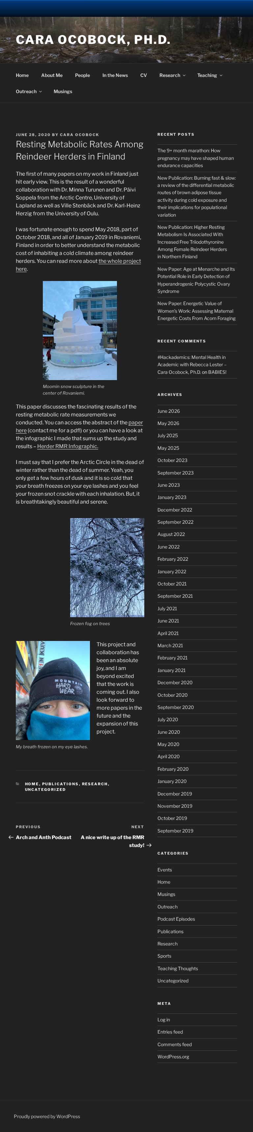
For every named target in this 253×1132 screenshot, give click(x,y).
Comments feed (174, 1044)
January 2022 (171, 571)
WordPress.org (173, 1056)
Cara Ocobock (79, 134)
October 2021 (172, 583)
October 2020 (172, 695)
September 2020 (175, 707)
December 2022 (174, 510)
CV (143, 75)
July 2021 (167, 608)
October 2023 (172, 460)
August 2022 (171, 534)
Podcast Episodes (176, 919)
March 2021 (170, 645)
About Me (52, 75)
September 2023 (175, 473)
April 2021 (168, 633)
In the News (115, 75)
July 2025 (167, 435)
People (82, 75)
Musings (63, 91)
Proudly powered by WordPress (47, 1116)
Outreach (26, 91)
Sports (164, 956)
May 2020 (168, 744)
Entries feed (170, 1032)
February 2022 (172, 559)
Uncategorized (45, 789)
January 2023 (171, 497)
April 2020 (168, 756)
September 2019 (175, 830)
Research (169, 75)
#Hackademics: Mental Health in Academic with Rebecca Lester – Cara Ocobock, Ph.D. (192, 364)
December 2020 (175, 682)
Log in (163, 1019)
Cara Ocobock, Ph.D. (93, 39)
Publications (60, 784)
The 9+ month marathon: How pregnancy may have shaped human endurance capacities (195, 158)
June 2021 (168, 620)
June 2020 (168, 732)
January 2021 (171, 670)
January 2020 (172, 781)
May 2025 (168, 448)
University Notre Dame (60, 8)
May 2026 (168, 423)
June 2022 (168, 546)
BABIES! (217, 372)
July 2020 (167, 719)
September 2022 (175, 522)
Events (164, 869)
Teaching (207, 75)
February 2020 (173, 769)
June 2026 (168, 411)
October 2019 (172, 818)
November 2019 (174, 806)
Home (22, 75)
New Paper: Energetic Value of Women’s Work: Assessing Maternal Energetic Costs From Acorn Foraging (196, 311)
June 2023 (168, 485)
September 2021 (175, 596)
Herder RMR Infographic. (67, 446)
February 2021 (172, 657)
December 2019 (174, 793)
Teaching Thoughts (177, 968)
